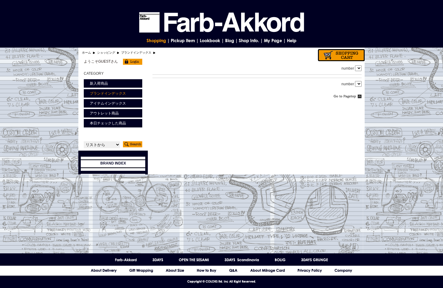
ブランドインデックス (136, 52)
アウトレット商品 (104, 113)
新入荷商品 (99, 83)
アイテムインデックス (108, 103)
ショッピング (106, 52)
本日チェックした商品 (108, 123)
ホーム (86, 52)
